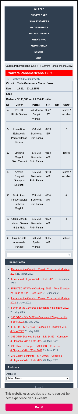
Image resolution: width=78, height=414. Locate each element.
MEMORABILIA (39, 45)
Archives (11, 373)
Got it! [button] (39, 407)
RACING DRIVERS (39, 33)
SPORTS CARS (39, 15)
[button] (49, 398)
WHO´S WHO (39, 39)
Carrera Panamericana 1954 (20, 65)
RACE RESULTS (39, 27)
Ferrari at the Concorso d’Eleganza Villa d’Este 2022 (40, 307)
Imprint (39, 387)
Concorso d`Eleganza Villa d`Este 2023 (32, 279)
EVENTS (39, 52)
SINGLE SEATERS (39, 21)
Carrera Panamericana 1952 (57, 65)
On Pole (39, 9)
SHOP (39, 58)
